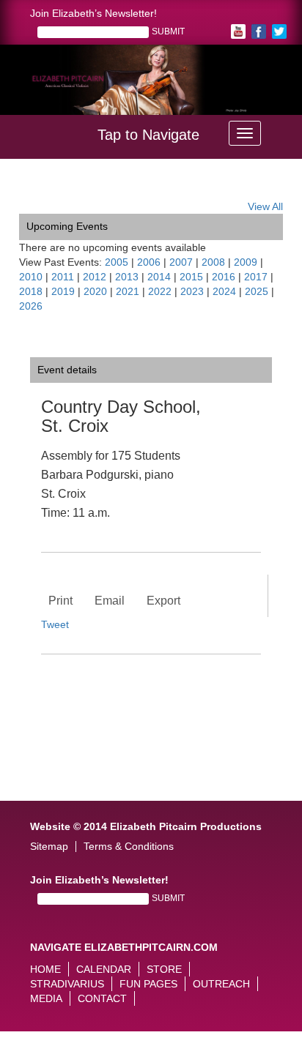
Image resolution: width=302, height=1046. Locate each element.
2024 (224, 291)
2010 (31, 277)
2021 (127, 291)
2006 (149, 262)
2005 (116, 262)
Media (46, 998)
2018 (31, 291)
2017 (256, 277)
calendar (103, 969)
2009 (245, 262)
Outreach (221, 984)
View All (265, 206)
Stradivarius (67, 984)
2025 (256, 291)
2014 (159, 277)
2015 (191, 277)
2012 (94, 277)
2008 (213, 262)
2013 (127, 277)
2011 (62, 277)
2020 (95, 291)
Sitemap (49, 846)
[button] (30, 88)
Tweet (55, 624)
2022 (160, 291)
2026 (31, 306)
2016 (223, 277)
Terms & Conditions (129, 846)
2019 (63, 291)
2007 (181, 262)
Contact (102, 998)
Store (164, 969)
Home (45, 969)
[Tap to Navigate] (245, 133)
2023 (192, 291)
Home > (37, 188)
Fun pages (148, 984)
